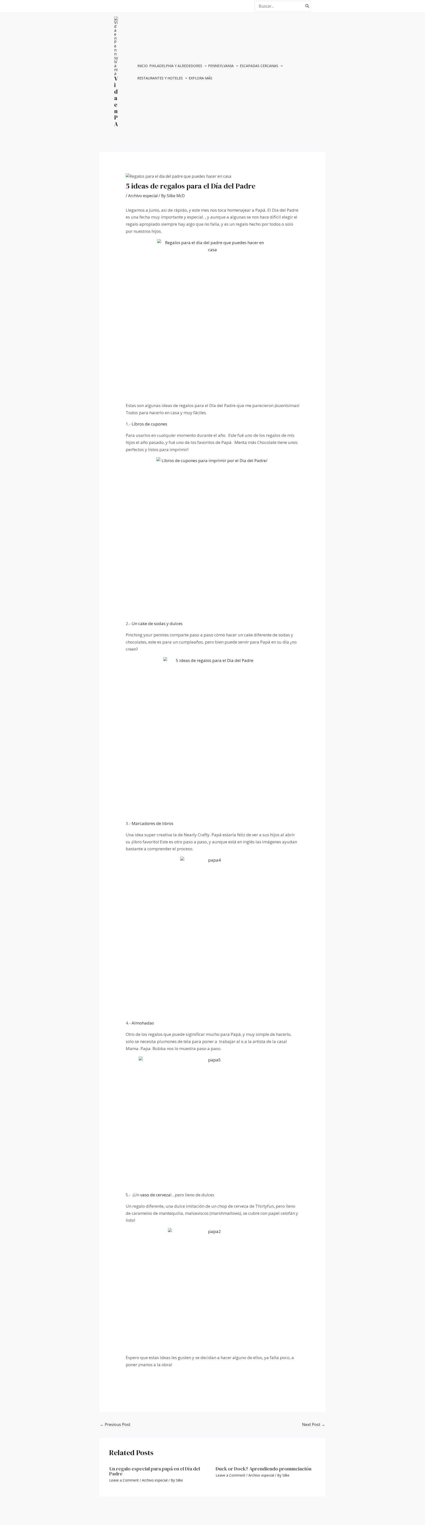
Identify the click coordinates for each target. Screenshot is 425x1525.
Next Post (313, 1424)
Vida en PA (116, 101)
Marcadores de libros (152, 823)
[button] (204, 65)
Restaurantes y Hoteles (160, 78)
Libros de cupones (149, 424)
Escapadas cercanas (259, 65)
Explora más (200, 78)
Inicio (142, 65)
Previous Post (115, 1424)
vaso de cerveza (155, 1195)
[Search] (307, 6)
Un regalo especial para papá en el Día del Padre (154, 1471)
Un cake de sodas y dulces (157, 623)
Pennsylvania (221, 65)
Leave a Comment (124, 1480)
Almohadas (143, 1023)
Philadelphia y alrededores (175, 65)
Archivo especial (143, 195)
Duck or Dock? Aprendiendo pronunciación (263, 1468)
